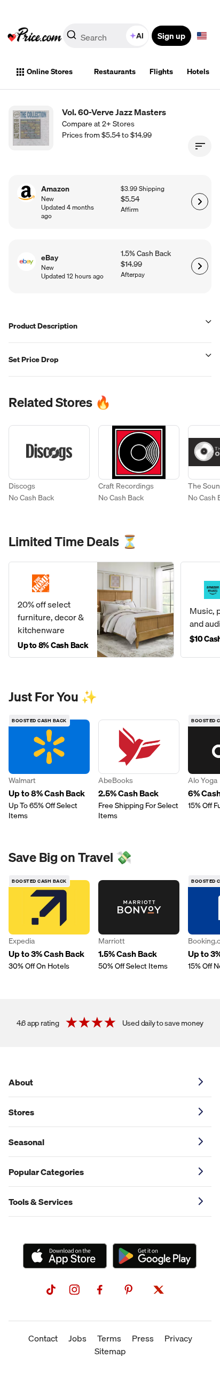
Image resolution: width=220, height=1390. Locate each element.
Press (143, 1338)
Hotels (198, 71)
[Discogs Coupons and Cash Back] (49, 465)
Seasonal (26, 1142)
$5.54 (130, 199)
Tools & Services (41, 1202)
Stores (21, 1112)
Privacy (178, 1338)
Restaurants (115, 71)
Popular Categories (46, 1172)
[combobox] (107, 35)
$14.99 (131, 264)
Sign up (171, 35)
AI (140, 36)
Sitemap (110, 1351)
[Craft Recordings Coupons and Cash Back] (138, 465)
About (21, 1082)
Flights (161, 71)
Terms (109, 1338)
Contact (43, 1338)
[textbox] (202, 35)
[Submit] (72, 38)
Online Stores (50, 71)
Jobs (77, 1338)
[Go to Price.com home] (34, 35)
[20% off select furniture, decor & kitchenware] (91, 609)
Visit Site (199, 201)
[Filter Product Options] (199, 146)
